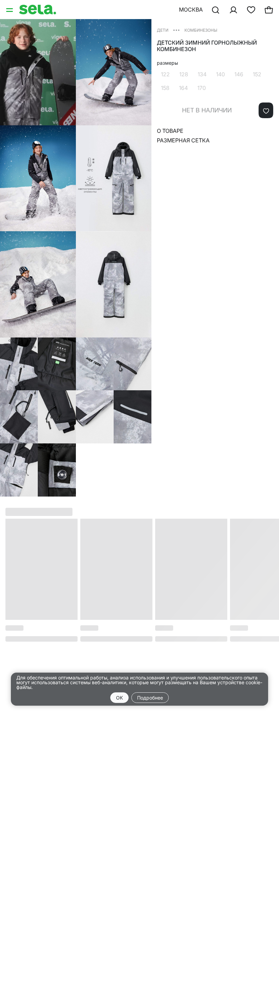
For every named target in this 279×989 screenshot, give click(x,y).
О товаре (170, 130)
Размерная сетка (183, 140)
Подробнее (150, 698)
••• (176, 29)
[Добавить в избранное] (266, 110)
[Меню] (10, 9)
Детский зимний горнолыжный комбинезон (207, 46)
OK (119, 698)
